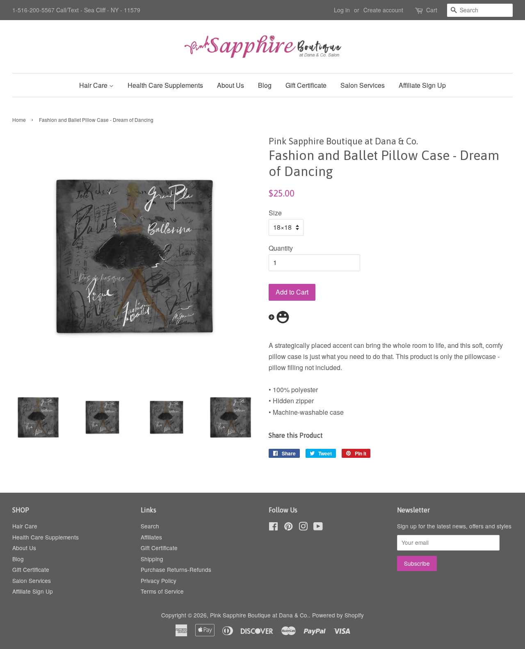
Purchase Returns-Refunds (176, 569)
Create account (383, 10)
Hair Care (94, 85)
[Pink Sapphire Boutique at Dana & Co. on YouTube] (318, 527)
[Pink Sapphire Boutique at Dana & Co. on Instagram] (303, 527)
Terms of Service (162, 591)
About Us (230, 85)
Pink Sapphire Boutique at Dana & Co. (259, 615)
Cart (431, 10)
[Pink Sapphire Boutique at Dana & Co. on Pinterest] (288, 527)
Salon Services (362, 85)
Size (275, 212)
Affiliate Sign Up (422, 85)
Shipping (152, 559)
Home (19, 119)
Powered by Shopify (338, 615)
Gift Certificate (305, 85)
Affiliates (151, 537)
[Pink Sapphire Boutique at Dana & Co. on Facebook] (273, 527)
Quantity (281, 248)
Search (150, 526)
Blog (265, 85)
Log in (342, 10)
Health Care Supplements (165, 85)
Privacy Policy (158, 580)
